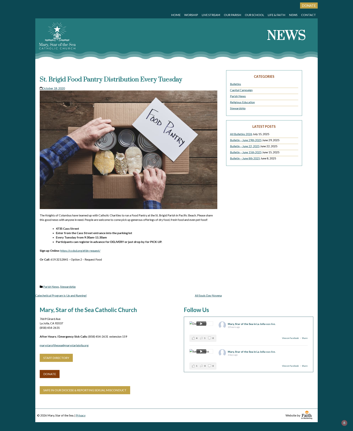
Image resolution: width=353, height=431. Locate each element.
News (293, 15)
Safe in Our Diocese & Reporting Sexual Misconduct (84, 390)
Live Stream (211, 15)
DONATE (49, 374)
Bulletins (235, 84)
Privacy (80, 415)
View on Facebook (290, 338)
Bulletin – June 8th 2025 (245, 158)
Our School (254, 15)
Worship (191, 15)
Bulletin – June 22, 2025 (245, 146)
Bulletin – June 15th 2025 (246, 152)
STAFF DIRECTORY (56, 357)
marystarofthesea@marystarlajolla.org (64, 345)
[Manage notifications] (344, 423)
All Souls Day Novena (208, 295)
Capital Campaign (241, 90)
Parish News (51, 286)
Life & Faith (276, 15)
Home (176, 15)
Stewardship (68, 286)
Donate (309, 5)
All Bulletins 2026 (241, 134)
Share (305, 338)
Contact (308, 15)
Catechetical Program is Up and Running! (61, 295)
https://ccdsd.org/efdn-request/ (80, 250)
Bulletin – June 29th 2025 (246, 140)
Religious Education (242, 102)
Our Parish (232, 15)
